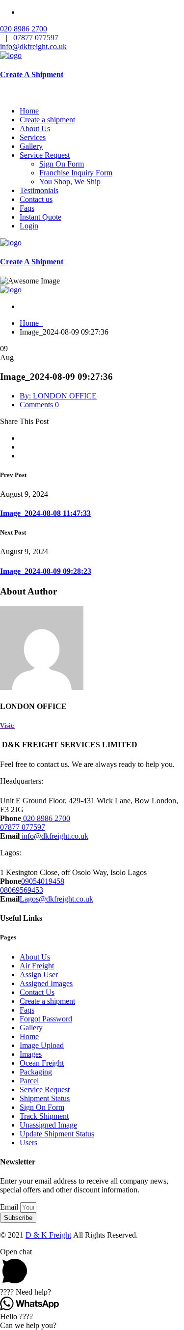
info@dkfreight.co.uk (33, 46)
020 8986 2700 (23, 29)
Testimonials (39, 190)
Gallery (31, 146)
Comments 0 (39, 404)
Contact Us (37, 992)
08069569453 (21, 890)
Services (33, 137)
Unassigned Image (48, 1125)
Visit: (7, 725)
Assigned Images (46, 983)
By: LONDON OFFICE (58, 396)
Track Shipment (44, 1116)
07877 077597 (35, 37)
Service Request (45, 155)
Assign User (39, 974)
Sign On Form (61, 164)
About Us (35, 128)
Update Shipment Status (57, 1134)
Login (29, 226)
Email (10, 1207)
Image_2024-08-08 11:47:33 (45, 513)
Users (28, 1142)
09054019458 (42, 881)
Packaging (36, 1072)
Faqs (27, 208)
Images (31, 1054)
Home (29, 111)
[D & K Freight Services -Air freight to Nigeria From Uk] (11, 55)
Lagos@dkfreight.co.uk (56, 899)
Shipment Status (45, 1098)
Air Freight (37, 966)
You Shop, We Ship (70, 181)
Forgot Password (46, 1019)
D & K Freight (48, 1235)
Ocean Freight (42, 1063)
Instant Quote (40, 217)
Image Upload (42, 1045)
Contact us (36, 199)
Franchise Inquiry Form (75, 173)
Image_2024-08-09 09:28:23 (45, 571)
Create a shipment (47, 119)
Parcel (29, 1080)
